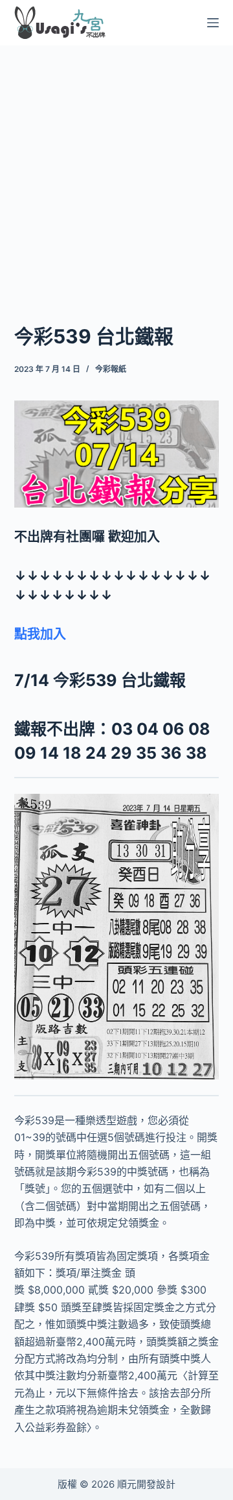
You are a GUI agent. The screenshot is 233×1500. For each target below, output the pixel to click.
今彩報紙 (110, 369)
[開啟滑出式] (213, 23)
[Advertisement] (116, 167)
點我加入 (40, 634)
